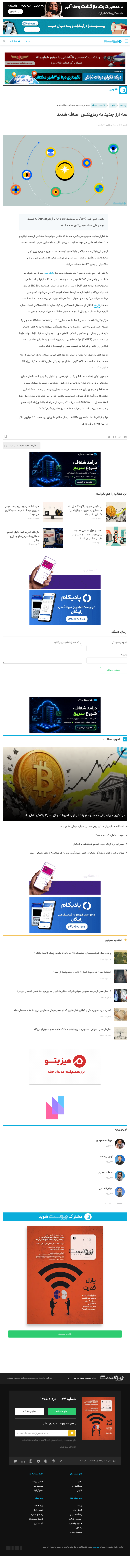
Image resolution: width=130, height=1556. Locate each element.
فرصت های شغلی (35, 1519)
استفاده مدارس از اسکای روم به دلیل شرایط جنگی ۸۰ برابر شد (91, 827)
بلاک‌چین (49, 273)
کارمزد (97, 305)
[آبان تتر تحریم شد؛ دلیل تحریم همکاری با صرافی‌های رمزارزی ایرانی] (53, 547)
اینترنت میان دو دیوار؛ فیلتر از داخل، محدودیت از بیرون (82, 972)
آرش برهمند (106, 1157)
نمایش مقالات (29, 1411)
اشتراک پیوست (65, 1334)
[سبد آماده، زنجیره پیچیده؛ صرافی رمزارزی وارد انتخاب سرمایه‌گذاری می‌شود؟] (53, 521)
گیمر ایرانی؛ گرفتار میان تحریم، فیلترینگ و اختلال (98, 844)
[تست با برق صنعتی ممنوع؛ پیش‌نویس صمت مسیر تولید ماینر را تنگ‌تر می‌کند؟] (116, 545)
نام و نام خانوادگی (119, 642)
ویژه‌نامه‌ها (38, 1506)
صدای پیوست (37, 1481)
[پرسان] (65, 60)
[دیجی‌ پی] (65, 9)
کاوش (79, 1490)
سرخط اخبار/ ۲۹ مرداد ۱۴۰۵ (109, 835)
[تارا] (65, 571)
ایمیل (125, 655)
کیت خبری (38, 1523)
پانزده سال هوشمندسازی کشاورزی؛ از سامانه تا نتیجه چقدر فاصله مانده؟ (72, 953)
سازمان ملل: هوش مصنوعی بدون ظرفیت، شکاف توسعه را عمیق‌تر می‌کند (72, 1029)
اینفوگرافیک (38, 1490)
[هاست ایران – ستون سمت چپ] (65, 469)
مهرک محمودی (104, 1141)
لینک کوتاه (13, 445)
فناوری (113, 89)
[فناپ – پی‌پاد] (65, 607)
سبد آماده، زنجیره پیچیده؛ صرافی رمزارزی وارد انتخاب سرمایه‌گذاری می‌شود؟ (22, 510)
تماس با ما (38, 1510)
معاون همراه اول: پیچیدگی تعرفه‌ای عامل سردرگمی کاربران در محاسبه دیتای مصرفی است (77, 853)
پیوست (123, 105)
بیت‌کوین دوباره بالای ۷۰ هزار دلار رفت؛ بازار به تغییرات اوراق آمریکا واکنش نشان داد (85, 510)
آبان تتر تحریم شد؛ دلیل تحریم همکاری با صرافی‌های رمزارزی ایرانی (23, 536)
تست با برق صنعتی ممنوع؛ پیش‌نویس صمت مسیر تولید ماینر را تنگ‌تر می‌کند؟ (86, 534)
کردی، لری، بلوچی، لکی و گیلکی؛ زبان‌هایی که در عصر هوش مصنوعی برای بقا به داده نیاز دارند (62, 1010)
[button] (126, 41)
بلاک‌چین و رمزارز (98, 105)
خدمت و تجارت (75, 1519)
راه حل (79, 1527)
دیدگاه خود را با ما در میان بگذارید (68, 642)
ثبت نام (14, 41)
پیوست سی (38, 1486)
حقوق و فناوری (75, 1523)
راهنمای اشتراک (36, 1514)
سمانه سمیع (106, 1173)
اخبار (80, 1481)
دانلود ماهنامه (62, 1411)
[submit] (71, 1433)
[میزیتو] (65, 1066)
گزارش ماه (77, 1510)
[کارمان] (65, 1105)
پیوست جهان (76, 1532)
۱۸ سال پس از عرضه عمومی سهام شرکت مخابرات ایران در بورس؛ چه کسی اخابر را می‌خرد (64, 991)
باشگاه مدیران (76, 1514)
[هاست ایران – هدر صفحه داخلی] (65, 76)
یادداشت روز (77, 1486)
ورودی (79, 1506)
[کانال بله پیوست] (65, 26)
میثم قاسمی (106, 1189)
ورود (28, 41)
